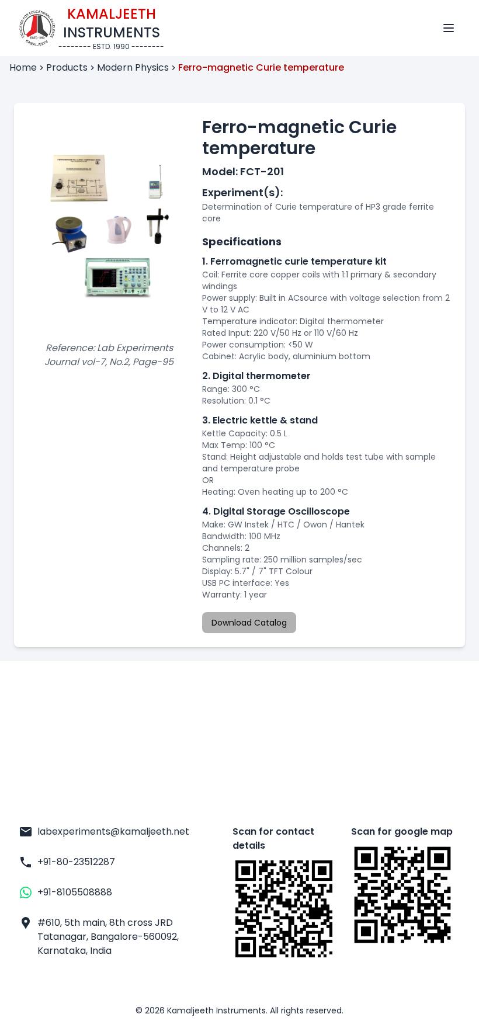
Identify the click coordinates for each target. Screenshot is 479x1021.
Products (67, 67)
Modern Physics (133, 67)
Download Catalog (249, 622)
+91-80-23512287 (76, 862)
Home (23, 67)
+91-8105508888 (74, 892)
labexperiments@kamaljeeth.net (108, 831)
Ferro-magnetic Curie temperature (261, 67)
